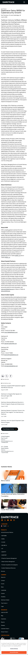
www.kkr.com (4, 255)
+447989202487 (4, 442)
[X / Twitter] (5, 520)
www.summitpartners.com (7, 289)
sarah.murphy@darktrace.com (7, 451)
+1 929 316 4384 (4, 452)
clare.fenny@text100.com (10, 343)
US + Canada (4, 446)
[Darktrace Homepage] (8, 2)
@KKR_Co (17, 255)
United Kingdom (5, 436)
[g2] (11, 520)
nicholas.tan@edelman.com (11, 366)
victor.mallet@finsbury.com (11, 332)
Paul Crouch (4, 438)
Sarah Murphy (4, 448)
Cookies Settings (14, 648)
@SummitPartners (5, 291)
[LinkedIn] (2, 520)
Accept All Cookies (14, 652)
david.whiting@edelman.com (11, 355)
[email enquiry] (14, 520)
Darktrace (3, 439)
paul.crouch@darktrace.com (7, 441)
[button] (24, 2)
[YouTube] (8, 520)
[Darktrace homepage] (11, 517)
